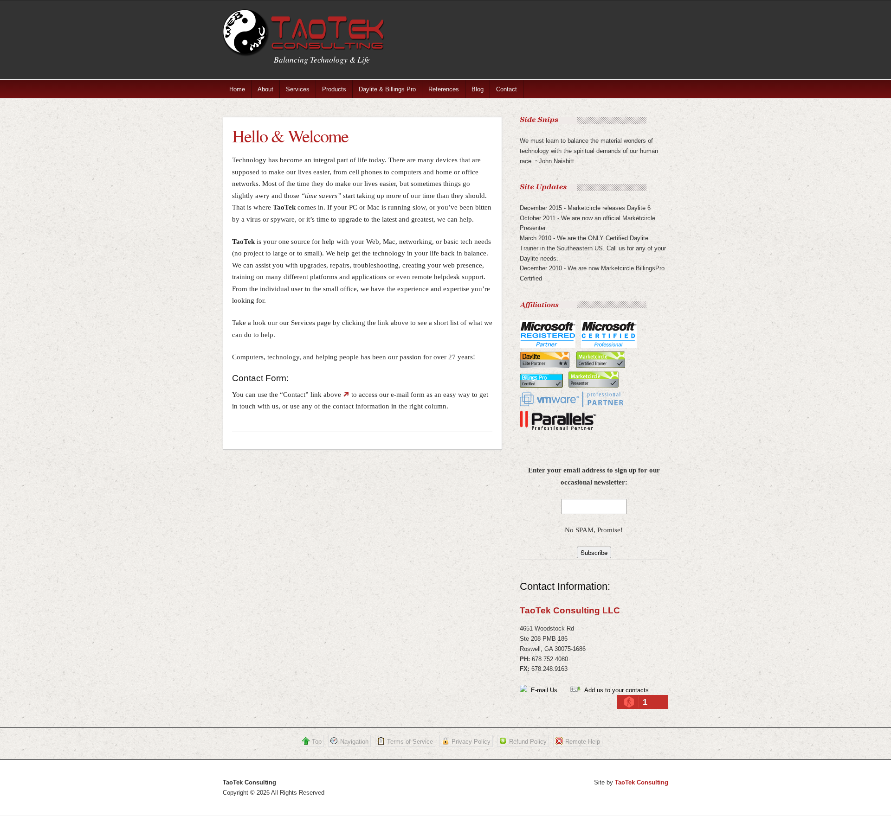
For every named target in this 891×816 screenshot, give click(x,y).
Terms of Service (410, 741)
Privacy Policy (471, 741)
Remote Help (582, 741)
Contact (506, 89)
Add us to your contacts (615, 690)
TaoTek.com (304, 33)
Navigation (354, 741)
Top (317, 741)
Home (237, 89)
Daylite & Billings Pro (387, 89)
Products (334, 89)
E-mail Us (542, 690)
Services (298, 89)
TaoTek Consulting (641, 782)
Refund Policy (528, 741)
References (443, 89)
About (265, 89)
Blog (477, 89)
